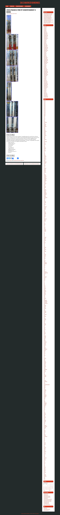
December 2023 (46, 59)
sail (44, 379)
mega (44, 295)
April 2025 (45, 43)
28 (46, 489)
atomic (44, 137)
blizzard (45, 150)
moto (44, 309)
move (44, 313)
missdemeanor (46, 303)
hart (44, 252)
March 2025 (45, 44)
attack (44, 138)
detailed (45, 187)
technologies (45, 426)
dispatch (45, 191)
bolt (44, 151)
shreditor (45, 389)
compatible (45, 178)
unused (45, 453)
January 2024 (45, 58)
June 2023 (45, 65)
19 (43, 488)
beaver (45, 143)
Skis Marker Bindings (30, 2)
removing (45, 362)
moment (45, 306)
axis (44, 140)
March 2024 (45, 56)
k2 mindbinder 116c (46, 503)
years (44, 478)
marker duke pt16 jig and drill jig (48, 499)
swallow (45, 421)
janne (44, 264)
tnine (44, 440)
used (44, 454)
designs (45, 186)
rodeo (44, 374)
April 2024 (45, 55)
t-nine (44, 423)
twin (23, 160)
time (44, 437)
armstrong (45, 135)
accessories (45, 122)
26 (43, 489)
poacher (11, 160)
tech (44, 424)
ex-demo (45, 212)
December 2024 (46, 47)
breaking (45, 155)
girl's (44, 245)
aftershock (45, 126)
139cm (17, 160)
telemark (45, 427)
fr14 (44, 235)
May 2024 (45, 54)
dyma (44, 200)
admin (16, 13)
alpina (44, 128)
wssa (44, 477)
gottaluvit (45, 247)
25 (52, 488)
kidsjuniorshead (46, 272)
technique (45, 425)
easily (44, 203)
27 (45, 489)
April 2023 (45, 67)
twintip (44, 448)
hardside (45, 251)
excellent (45, 213)
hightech (45, 254)
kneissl (45, 273)
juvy (44, 268)
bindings (45, 148)
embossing (45, 206)
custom (45, 184)
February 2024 (45, 57)
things (44, 432)
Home (7, 6)
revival (44, 368)
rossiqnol (45, 376)
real (44, 357)
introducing (45, 262)
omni (44, 321)
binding (19, 160)
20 (45, 488)
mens (44, 297)
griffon (44, 248)
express (45, 215)
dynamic (45, 201)
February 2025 (45, 45)
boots (44, 153)
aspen (44, 136)
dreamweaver (45, 197)
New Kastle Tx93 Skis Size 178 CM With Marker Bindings (14, 163)
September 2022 (46, 74)
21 (46, 488)
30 (49, 489)
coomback (45, 180)
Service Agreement (27, 6)
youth (44, 479)
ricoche (45, 371)
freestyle (45, 240)
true (44, 445)
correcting (45, 183)
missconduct (45, 302)
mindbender (45, 300)
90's (44, 120)
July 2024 (45, 52)
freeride (45, 238)
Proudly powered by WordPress (25, 513)
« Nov (44, 490)
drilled (44, 198)
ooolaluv (45, 324)
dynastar (45, 202)
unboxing (45, 451)
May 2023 (45, 66)
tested (44, 430)
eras (44, 210)
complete (45, 179)
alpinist (45, 130)
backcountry (45, 141)
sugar (44, 418)
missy (44, 304)
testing (44, 431)
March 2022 (45, 80)
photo (44, 331)
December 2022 (46, 71)
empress (45, 207)
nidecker (45, 316)
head (44, 253)
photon (45, 332)
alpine (44, 129)
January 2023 (45, 70)
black (44, 149)
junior (44, 267)
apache (45, 133)
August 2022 (45, 75)
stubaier (45, 417)
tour (44, 441)
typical (44, 449)
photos (44, 333)
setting (44, 387)
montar (45, 307)
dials (44, 188)
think (44, 433)
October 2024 (45, 49)
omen (44, 320)
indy (44, 259)
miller (44, 299)
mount (44, 310)
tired (44, 439)
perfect (44, 329)
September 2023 (46, 62)
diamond (45, 189)
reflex (44, 359)
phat (44, 330)
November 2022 (46, 72)
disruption (45, 192)
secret (44, 383)
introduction (45, 263)
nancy (44, 315)
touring (45, 442)
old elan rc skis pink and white (47, 500)
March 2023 (45, 68)
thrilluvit (45, 435)
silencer (45, 392)
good (44, 246)
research (45, 366)
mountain (45, 311)
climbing (45, 175)
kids (44, 270)
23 (49, 488)
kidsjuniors (45, 271)
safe (44, 378)
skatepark (45, 394)
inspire (44, 260)
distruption (45, 194)
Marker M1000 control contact (47, 501)
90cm (44, 121)
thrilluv (44, 434)
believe (45, 144)
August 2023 (45, 63)
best (44, 145)
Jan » (49, 490)
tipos (44, 438)
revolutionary (45, 369)
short (44, 388)
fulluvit (44, 242)
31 (50, 489)
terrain (44, 428)
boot (44, 152)
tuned (44, 446)
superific (45, 420)
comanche (45, 176)
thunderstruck (45, 436)
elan (44, 205)
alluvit (44, 127)
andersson (45, 131)
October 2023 (45, 61)
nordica (45, 318)
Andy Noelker (37, 513)
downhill (45, 196)
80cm (44, 119)
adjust (44, 123)
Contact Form (12, 6)
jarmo (44, 265)
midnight (45, 298)
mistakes (45, 305)
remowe (45, 363)
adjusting (45, 124)
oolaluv (45, 323)
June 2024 (45, 53)
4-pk (44, 117)
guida (44, 250)
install (44, 261)
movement (45, 314)
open (44, 325)
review (44, 367)
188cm (44, 115)
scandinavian (45, 381)
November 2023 (46, 60)
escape (45, 211)
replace (45, 365)
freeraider (45, 237)
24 (50, 488)
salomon (45, 380)
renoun (45, 364)
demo (44, 185)
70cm (44, 118)
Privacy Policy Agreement (19, 6)
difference (45, 190)
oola (44, 322)
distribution (45, 193)
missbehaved (45, 301)
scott (44, 382)
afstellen (45, 125)
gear (44, 244)
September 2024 (46, 50)
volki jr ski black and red (47, 504)
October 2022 (45, 73)
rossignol (45, 375)
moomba (45, 308)
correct (44, 182)
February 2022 (45, 81)
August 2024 (45, 51)
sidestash (45, 390)
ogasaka (45, 319)
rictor (44, 372)
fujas (44, 241)
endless (45, 208)
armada (45, 134)
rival (44, 373)
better (44, 146)
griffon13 (45, 249)
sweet (44, 422)
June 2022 (45, 77)
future (44, 243)
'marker (15, 160)
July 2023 (45, 64)
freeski (44, 239)
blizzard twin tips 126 (46, 502)
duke (44, 199)
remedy (45, 361)
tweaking (45, 447)
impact (44, 258)
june (44, 266)
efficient (45, 204)
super (44, 419)
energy (45, 209)
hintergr (45, 255)
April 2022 (45, 79)
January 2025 (45, 46)
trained (45, 443)
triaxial (44, 444)
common (45, 177)
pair (44, 326)
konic (44, 275)
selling (44, 385)
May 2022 (45, 78)
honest (44, 256)
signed (44, 391)
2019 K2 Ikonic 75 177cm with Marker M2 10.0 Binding (32, 163)
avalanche (45, 139)
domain (45, 195)
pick (44, 334)
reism (44, 360)
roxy (44, 377)
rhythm (44, 370)
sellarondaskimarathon (47, 384)
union (44, 452)
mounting (45, 312)
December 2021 (46, 83)
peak (44, 328)
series (44, 386)
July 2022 (45, 76)
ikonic (44, 257)
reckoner (45, 358)
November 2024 (46, 48)
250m (44, 116)
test (44, 429)
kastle (44, 269)
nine (44, 317)
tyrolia (44, 450)
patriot (44, 327)
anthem (45, 132)
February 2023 (45, 69)
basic (44, 142)
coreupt (45, 181)
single (44, 393)
